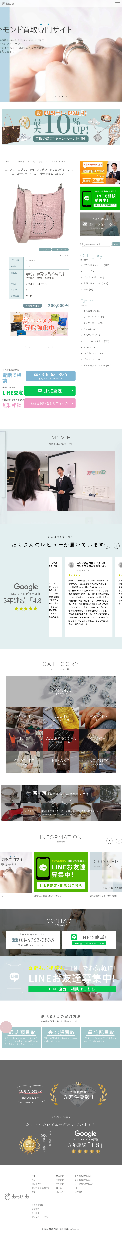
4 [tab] (66, 97)
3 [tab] (63, 97)
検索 (116, 244)
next (48, 347)
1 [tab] (55, 97)
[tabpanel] (61, 51)
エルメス (45, 249)
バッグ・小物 (60, 249)
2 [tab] (59, 97)
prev (30, 347)
